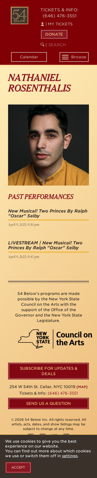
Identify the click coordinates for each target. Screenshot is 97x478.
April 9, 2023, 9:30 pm (23, 224)
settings (70, 456)
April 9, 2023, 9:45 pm (23, 256)
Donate (54, 34)
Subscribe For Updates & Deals (48, 371)
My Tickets (59, 24)
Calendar (29, 57)
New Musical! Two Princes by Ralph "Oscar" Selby (47, 213)
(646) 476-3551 (60, 15)
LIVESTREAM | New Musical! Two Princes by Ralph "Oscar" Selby (45, 245)
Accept (18, 467)
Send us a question (48, 403)
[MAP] (82, 387)
